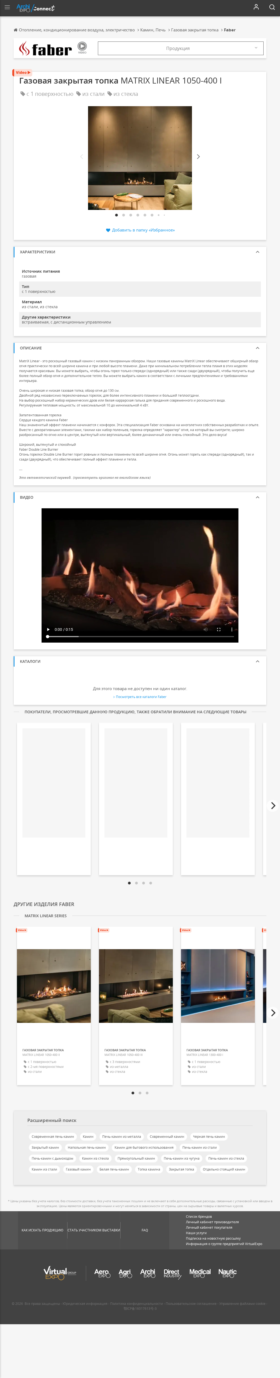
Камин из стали (44, 1169)
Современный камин (167, 1136)
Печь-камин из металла (121, 1136)
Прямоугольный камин (136, 1158)
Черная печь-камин (209, 1136)
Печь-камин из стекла (226, 1158)
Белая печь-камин (114, 1169)
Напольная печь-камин (87, 1147)
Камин (88, 1136)
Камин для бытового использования (144, 1147)
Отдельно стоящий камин (224, 1169)
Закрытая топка (181, 1169)
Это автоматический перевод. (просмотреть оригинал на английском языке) (85, 477)
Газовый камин (78, 1169)
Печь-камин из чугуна (182, 1158)
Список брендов (199, 1216)
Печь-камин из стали (199, 1147)
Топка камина (149, 1169)
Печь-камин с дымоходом (52, 1158)
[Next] (198, 157)
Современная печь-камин (53, 1136)
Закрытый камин (45, 1147)
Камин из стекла (95, 1158)
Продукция (178, 48)
